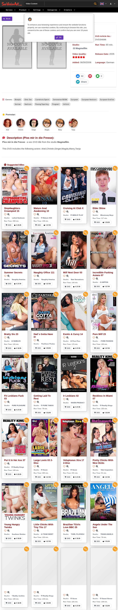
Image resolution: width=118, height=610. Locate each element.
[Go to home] (11, 3)
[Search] (96, 4)
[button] (80, 76)
